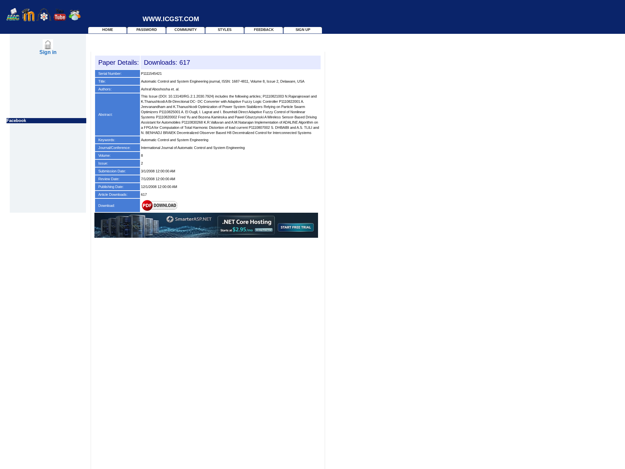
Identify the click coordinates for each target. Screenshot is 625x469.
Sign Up (303, 30)
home (107, 30)
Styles (224, 30)
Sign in (48, 52)
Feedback (264, 30)
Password (146, 30)
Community (185, 30)
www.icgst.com (172, 18)
